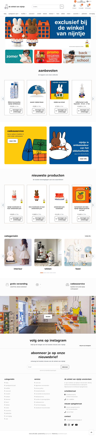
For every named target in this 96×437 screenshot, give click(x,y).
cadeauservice (39, 402)
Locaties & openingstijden (42, 399)
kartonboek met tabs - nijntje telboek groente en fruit (81, 208)
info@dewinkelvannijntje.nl (74, 420)
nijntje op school (59, 102)
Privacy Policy (39, 388)
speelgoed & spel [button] (13, 13)
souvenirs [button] (75, 13)
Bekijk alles (88, 236)
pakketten (84, 13)
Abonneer (65, 367)
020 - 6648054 (70, 399)
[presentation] (3, 98)
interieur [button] (51, 13)
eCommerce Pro (62, 433)
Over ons (37, 383)
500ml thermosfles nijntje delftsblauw (14, 102)
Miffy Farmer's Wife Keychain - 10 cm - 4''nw (82, 102)
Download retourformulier (42, 408)
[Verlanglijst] (7, 111)
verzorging (92, 13)
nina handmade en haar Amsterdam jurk (37, 207)
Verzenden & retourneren (42, 394)
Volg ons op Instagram (85, 345)
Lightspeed (48, 433)
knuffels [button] (23, 13)
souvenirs (8, 410)
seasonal (8, 391)
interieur (18, 269)
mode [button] (68, 13)
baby (5, 13)
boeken (45, 13)
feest (58, 13)
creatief (39, 13)
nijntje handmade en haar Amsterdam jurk (14, 207)
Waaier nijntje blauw (36, 102)
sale (6, 419)
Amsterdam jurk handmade (59, 207)
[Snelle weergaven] (21, 83)
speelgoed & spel (10, 385)
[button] (88, 6)
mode (7, 408)
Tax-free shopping (40, 405)
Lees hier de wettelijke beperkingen (48, 370)
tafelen (63, 13)
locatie (48, 316)
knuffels (7, 388)
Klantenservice (39, 396)
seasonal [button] (31, 13)
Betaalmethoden (40, 391)
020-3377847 (69, 412)
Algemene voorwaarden (42, 385)
